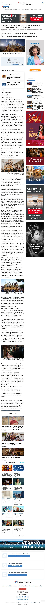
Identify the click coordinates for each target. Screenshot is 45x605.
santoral (35, 9)
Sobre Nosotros (19, 602)
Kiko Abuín (4, 430)
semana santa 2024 (25, 9)
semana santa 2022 (8, 9)
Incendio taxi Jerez (18, 4)
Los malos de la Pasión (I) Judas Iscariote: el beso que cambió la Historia (19, 33)
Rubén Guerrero (5, 446)
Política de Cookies (34, 602)
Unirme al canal (19, 556)
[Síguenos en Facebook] (28, 597)
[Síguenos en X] (17, 597)
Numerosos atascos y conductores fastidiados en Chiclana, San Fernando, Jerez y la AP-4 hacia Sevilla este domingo (37, 97)
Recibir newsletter (17, 574)
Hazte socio (23, 588)
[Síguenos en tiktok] (22, 597)
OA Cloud (25, 604)
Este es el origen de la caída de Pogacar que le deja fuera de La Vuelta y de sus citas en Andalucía (37, 102)
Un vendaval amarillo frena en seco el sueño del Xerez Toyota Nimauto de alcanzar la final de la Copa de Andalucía (37, 107)
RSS (39, 602)
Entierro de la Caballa (26, 4)
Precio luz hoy (10, 4)
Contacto (24, 602)
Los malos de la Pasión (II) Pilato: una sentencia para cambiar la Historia (19, 36)
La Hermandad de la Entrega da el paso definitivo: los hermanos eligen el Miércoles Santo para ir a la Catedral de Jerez (12, 443)
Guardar (19, 64)
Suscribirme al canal (15, 565)
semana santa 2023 (16, 9)
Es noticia (4, 4)
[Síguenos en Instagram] (20, 597)
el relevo (31, 9)
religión (39, 9)
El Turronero (34, 4)
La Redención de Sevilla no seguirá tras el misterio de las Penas (11, 458)
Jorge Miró (15, 59)
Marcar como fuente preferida (22, 599)
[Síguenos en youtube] (25, 597)
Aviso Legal (28, 602)
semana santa (4, 11)
